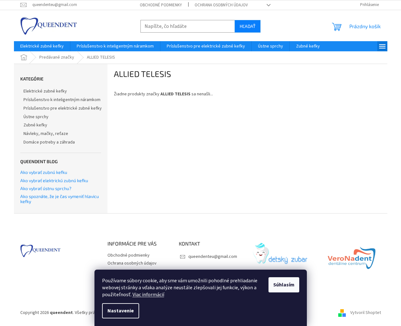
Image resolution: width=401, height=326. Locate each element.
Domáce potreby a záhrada (49, 142)
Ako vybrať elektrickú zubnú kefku (54, 180)
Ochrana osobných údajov (221, 5)
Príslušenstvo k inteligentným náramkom (61, 100)
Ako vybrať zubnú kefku (43, 172)
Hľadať (247, 26)
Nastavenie (120, 310)
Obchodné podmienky (161, 5)
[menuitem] (42, 46)
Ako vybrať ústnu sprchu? (45, 188)
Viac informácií (148, 294)
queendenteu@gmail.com (212, 256)
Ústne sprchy (36, 117)
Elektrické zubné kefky (45, 91)
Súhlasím (283, 284)
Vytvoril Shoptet (365, 313)
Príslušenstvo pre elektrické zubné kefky (62, 108)
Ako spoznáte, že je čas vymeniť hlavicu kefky (59, 199)
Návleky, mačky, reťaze (45, 134)
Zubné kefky (35, 125)
